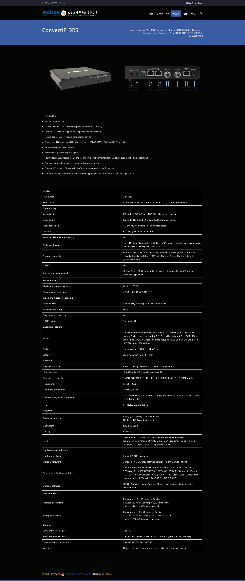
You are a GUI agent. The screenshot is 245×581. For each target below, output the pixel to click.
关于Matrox (163, 13)
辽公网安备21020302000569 (77, 574)
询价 (185, 13)
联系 (193, 13)
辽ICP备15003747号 (51, 574)
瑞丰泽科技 (107, 574)
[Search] (201, 13)
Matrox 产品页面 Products (151, 30)
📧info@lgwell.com (194, 3)
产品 (175, 13)
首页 (151, 13)
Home (132, 30)
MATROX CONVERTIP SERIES (186, 33)
